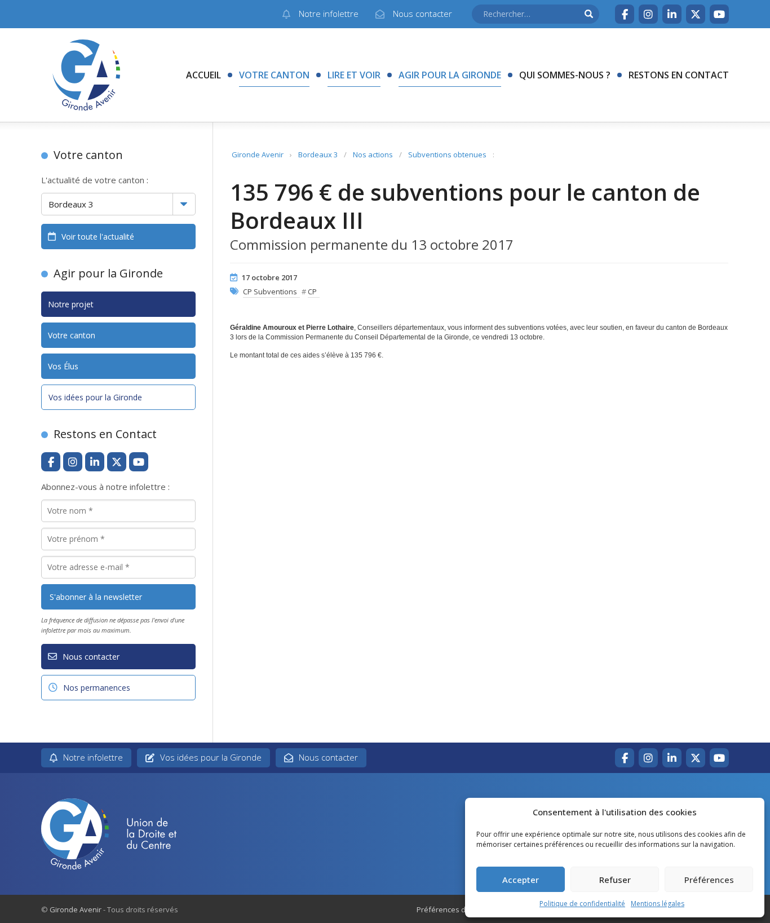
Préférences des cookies (459, 909)
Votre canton (274, 75)
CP (312, 291)
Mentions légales (657, 903)
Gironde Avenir (258, 154)
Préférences (709, 879)
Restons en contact (679, 75)
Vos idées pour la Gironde (95, 397)
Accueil (203, 75)
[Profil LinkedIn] (672, 14)
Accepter (520, 879)
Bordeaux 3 (318, 154)
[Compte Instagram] (648, 14)
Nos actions (373, 154)
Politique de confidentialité (582, 903)
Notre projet (71, 304)
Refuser (615, 879)
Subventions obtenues (447, 154)
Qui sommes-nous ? (564, 75)
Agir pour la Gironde (450, 75)
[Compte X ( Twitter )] (695, 14)
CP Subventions (270, 291)
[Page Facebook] (624, 14)
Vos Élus (63, 366)
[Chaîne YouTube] (719, 14)
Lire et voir (354, 75)
